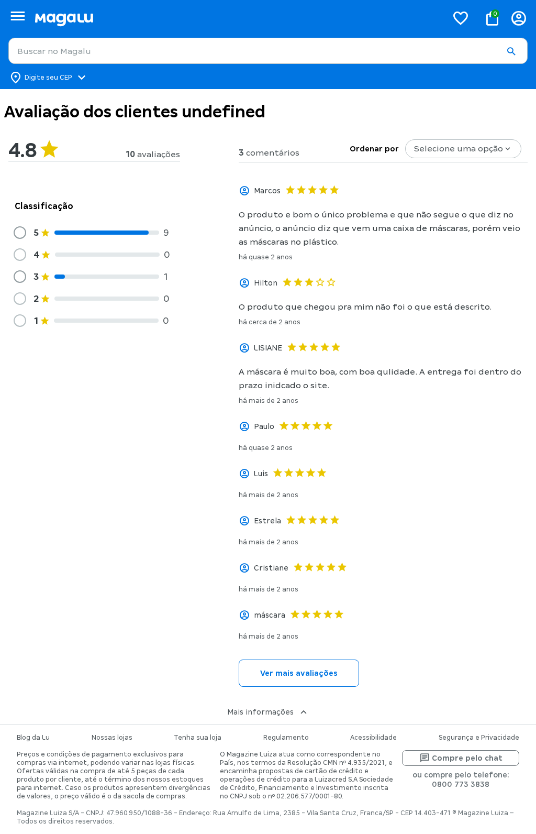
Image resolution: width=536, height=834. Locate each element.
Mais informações (260, 712)
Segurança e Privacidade (479, 737)
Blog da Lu (33, 737)
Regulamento (286, 737)
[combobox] (268, 51)
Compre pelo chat (467, 758)
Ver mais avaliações (299, 673)
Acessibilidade (373, 737)
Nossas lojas (112, 737)
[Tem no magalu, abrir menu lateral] (17, 16)
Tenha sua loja (197, 737)
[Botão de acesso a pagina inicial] (237, 18)
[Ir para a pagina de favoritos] (460, 17)
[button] (511, 51)
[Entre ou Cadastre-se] (519, 18)
